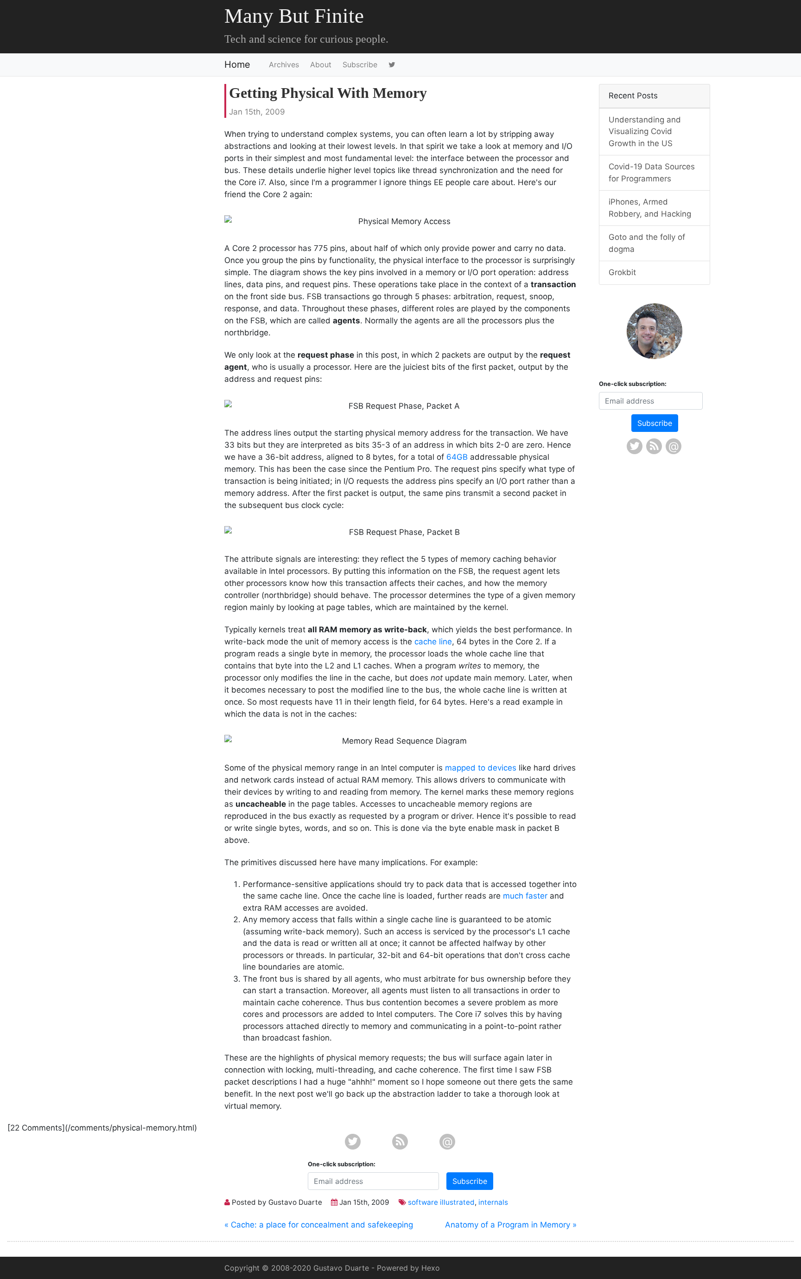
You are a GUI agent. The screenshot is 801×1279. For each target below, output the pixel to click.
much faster (525, 895)
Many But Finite (294, 15)
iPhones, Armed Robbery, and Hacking (650, 208)
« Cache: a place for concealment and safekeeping (318, 1224)
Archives (284, 64)
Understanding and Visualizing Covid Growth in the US (645, 131)
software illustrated (441, 1202)
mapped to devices (480, 767)
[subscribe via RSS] (400, 1142)
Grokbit (622, 272)
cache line (433, 641)
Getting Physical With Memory (328, 92)
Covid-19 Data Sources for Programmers (652, 172)
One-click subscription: (341, 1164)
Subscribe (360, 64)
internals (493, 1202)
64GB (457, 457)
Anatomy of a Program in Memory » (511, 1224)
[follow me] (394, 64)
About (320, 64)
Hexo (430, 1268)
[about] (654, 331)
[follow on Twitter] (353, 1142)
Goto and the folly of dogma (647, 243)
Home (237, 64)
